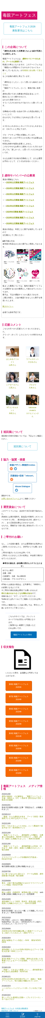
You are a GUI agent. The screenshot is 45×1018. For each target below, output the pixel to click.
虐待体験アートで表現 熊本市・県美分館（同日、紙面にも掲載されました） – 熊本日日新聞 (22, 902)
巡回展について (22, 446)
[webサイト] (11, 468)
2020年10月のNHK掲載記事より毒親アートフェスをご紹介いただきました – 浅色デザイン (22, 932)
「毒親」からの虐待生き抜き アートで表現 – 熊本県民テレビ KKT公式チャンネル (22, 817)
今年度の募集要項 (21, 1008)
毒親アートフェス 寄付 (22, 635)
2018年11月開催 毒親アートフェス (20, 223)
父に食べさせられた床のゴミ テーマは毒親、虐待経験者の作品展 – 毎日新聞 (22, 875)
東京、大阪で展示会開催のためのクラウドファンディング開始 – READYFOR (22, 884)
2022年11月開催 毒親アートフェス (20, 200)
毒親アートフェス (7, 1008)
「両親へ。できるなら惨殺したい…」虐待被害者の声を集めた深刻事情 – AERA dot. (22, 971)
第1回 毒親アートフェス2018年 (18, 771)
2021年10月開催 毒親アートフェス (20, 206)
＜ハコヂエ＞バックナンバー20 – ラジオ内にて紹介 (22, 989)
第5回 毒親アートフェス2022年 (18, 722)
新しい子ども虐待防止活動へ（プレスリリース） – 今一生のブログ (22, 998)
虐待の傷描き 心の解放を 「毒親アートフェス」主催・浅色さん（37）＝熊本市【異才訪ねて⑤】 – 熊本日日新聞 (22, 798)
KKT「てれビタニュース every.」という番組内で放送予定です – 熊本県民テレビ (22, 827)
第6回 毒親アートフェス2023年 (18, 710)
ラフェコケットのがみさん (32, 360)
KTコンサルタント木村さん (12, 410)
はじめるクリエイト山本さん (12, 362)
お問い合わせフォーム (10, 499)
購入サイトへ (8, 306)
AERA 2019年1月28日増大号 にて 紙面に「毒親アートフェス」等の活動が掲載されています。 (21, 980)
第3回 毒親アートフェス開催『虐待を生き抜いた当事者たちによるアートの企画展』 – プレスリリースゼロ (22, 960)
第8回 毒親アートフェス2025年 (18, 685)
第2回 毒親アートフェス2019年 (18, 759)
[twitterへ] (15, 468)
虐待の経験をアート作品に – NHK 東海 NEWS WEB (21, 941)
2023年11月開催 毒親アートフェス (20, 194)
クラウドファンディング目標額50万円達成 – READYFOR (20, 858)
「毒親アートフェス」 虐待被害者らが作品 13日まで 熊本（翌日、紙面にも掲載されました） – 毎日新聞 (22, 848)
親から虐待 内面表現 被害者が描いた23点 (20, 892)
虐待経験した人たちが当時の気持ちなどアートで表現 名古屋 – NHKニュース (22, 950)
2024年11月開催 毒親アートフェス (20, 188)
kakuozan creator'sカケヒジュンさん (32, 411)
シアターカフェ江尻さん (12, 386)
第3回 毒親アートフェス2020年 (18, 747)
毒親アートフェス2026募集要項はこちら (22, 28)
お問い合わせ (13, 1011)
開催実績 (4, 1011)
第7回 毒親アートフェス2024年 (18, 697)
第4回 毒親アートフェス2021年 (18, 734)
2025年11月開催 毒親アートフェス (20, 182)
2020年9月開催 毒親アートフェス (19, 212)
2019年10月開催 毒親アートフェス (20, 218)
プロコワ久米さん (32, 386)
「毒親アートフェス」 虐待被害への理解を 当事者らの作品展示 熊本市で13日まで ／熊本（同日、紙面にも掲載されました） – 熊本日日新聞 (22, 837)
